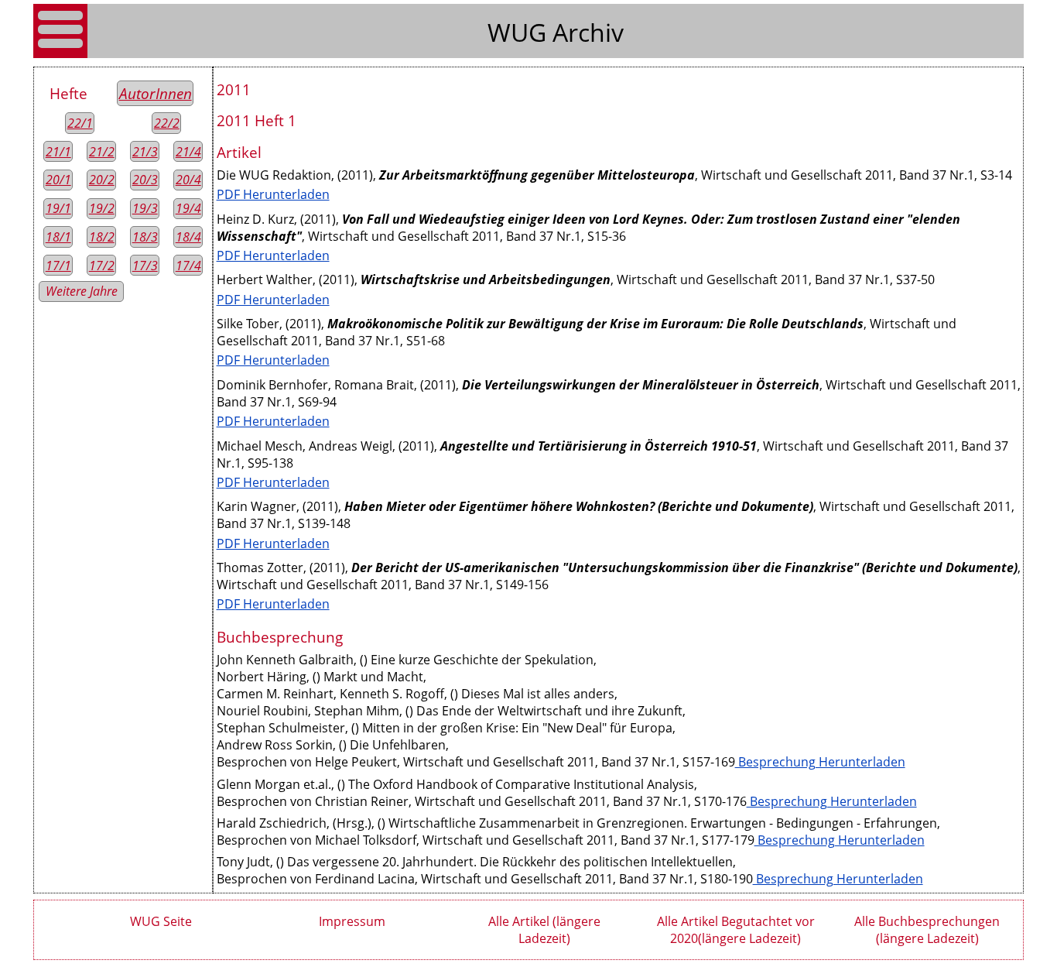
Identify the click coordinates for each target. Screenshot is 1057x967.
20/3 (145, 179)
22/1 (80, 123)
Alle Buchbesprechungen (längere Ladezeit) (927, 930)
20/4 (188, 179)
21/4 (188, 151)
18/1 (58, 236)
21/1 (58, 151)
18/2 (102, 236)
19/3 (145, 208)
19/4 (188, 208)
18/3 (145, 236)
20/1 (58, 179)
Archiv (588, 32)
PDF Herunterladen (273, 194)
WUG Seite (161, 921)
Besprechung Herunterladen (820, 761)
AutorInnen (155, 93)
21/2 (102, 151)
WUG (519, 32)
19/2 (102, 208)
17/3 (145, 265)
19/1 (58, 208)
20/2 (102, 179)
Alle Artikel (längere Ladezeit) (544, 930)
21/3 (145, 151)
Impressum (352, 921)
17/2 (102, 265)
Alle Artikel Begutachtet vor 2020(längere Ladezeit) (736, 930)
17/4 (188, 265)
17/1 (58, 265)
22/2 (167, 123)
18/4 (188, 236)
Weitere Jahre (82, 291)
